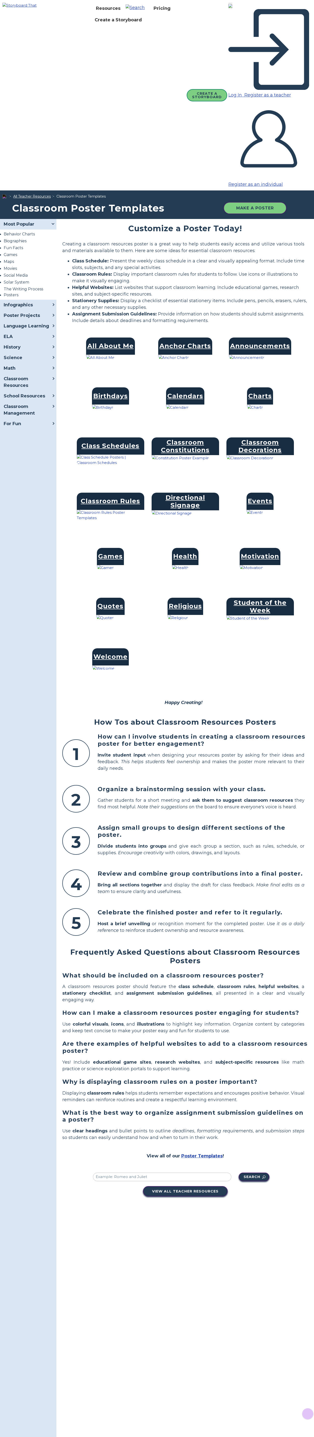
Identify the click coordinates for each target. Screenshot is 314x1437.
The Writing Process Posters (23, 292)
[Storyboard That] (19, 5)
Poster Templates (202, 1156)
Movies (10, 268)
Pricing (162, 8)
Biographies (15, 241)
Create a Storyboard (118, 20)
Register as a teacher (267, 95)
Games (10, 254)
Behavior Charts (19, 234)
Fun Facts (13, 247)
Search (252, 1177)
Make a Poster (255, 208)
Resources (108, 8)
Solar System (16, 282)
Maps (9, 261)
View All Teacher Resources (185, 1191)
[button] (137, 8)
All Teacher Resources (32, 196)
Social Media (16, 275)
